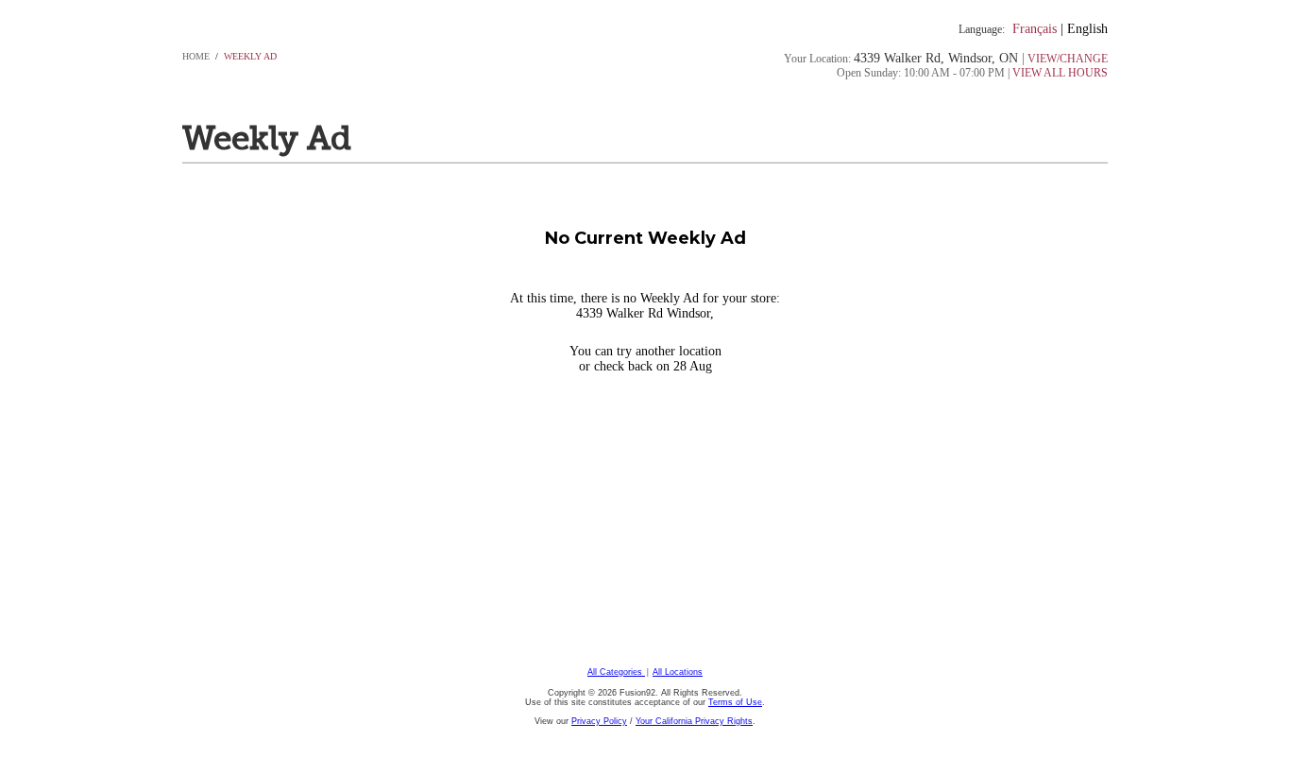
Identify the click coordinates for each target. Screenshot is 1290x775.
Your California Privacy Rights (694, 721)
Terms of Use (735, 702)
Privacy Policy (599, 721)
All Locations (678, 672)
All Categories (616, 672)
